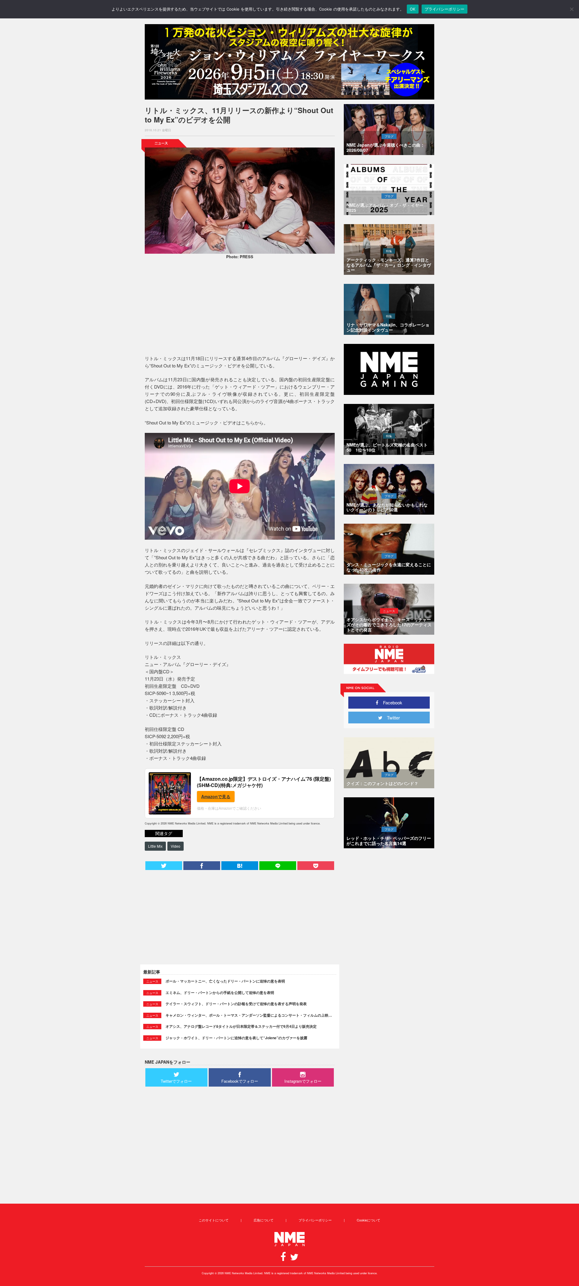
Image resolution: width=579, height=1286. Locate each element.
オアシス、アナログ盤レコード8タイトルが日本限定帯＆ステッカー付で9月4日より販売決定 (241, 1026)
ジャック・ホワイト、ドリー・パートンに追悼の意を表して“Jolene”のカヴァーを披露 (236, 1037)
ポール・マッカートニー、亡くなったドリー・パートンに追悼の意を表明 (225, 981)
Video (175, 846)
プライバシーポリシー (315, 1220)
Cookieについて (368, 1220)
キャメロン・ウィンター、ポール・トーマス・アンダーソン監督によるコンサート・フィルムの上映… (249, 1015)
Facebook (390, 702)
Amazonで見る (215, 796)
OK (413, 9)
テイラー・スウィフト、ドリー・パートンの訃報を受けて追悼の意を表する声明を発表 (236, 1003)
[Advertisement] (240, 308)
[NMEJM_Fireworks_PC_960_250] (289, 62)
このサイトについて (214, 1220)
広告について (264, 1220)
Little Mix (155, 846)
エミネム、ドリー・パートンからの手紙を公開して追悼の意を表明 (220, 992)
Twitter (391, 717)
